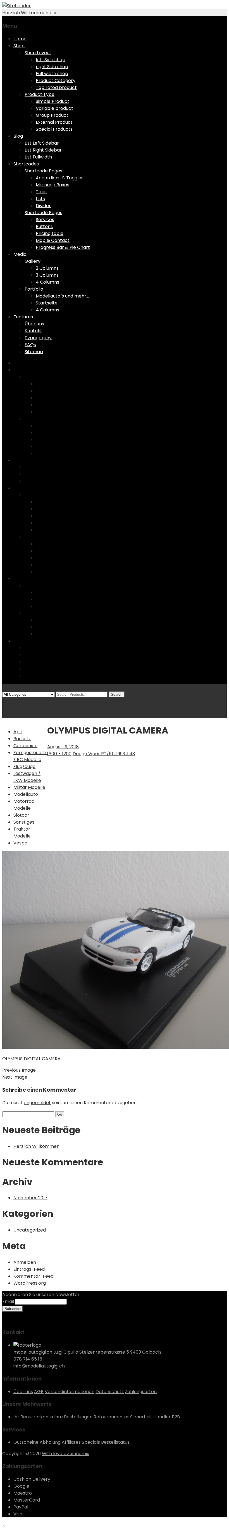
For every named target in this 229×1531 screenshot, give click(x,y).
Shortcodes (26, 164)
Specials (91, 1442)
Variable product (54, 108)
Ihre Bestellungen (73, 1417)
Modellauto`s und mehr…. (63, 296)
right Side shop (52, 66)
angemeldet (37, 1102)
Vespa (20, 843)
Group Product (52, 115)
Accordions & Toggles (60, 178)
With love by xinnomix (65, 1453)
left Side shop (50, 59)
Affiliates (71, 1442)
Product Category (55, 80)
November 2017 (30, 1198)
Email (8, 1301)
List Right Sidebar (43, 150)
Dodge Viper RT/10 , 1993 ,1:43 (104, 753)
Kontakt (33, 331)
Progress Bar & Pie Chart (63, 247)
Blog (18, 136)
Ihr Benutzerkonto (33, 1417)
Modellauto (25, 794)
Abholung (50, 1442)
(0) (5, 701)
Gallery (32, 261)
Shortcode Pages (43, 171)
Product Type (39, 94)
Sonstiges (23, 822)
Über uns (34, 324)
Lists (40, 198)
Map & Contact (53, 240)
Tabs (41, 192)
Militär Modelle (29, 787)
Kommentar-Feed (33, 1276)
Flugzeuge (24, 766)
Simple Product (52, 101)
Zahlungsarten (141, 1391)
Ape (17, 732)
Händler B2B (166, 1417)
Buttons (44, 226)
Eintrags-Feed (29, 1269)
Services (45, 219)
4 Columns (47, 282)
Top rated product (56, 87)
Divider (43, 205)
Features (23, 317)
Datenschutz (110, 1391)
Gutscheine (26, 1442)
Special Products (54, 129)
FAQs (30, 344)
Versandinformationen (69, 1391)
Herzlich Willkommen (36, 1146)
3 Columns (47, 275)
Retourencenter (111, 1417)
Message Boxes (52, 185)
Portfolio (34, 289)
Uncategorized (29, 1230)
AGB (39, 1391)
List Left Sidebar (42, 143)
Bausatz (22, 738)
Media (20, 254)
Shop (19, 46)
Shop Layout (38, 52)
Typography (38, 338)
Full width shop (52, 73)
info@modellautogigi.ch (39, 1366)
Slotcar (21, 815)
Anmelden (24, 1262)
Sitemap (34, 351)
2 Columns (47, 268)
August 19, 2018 (63, 747)
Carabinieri (25, 745)
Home (20, 39)
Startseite (47, 303)
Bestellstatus (115, 1442)
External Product (54, 122)
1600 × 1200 (59, 753)
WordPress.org (29, 1283)
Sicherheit (141, 1417)
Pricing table (49, 233)
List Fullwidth (38, 157)
